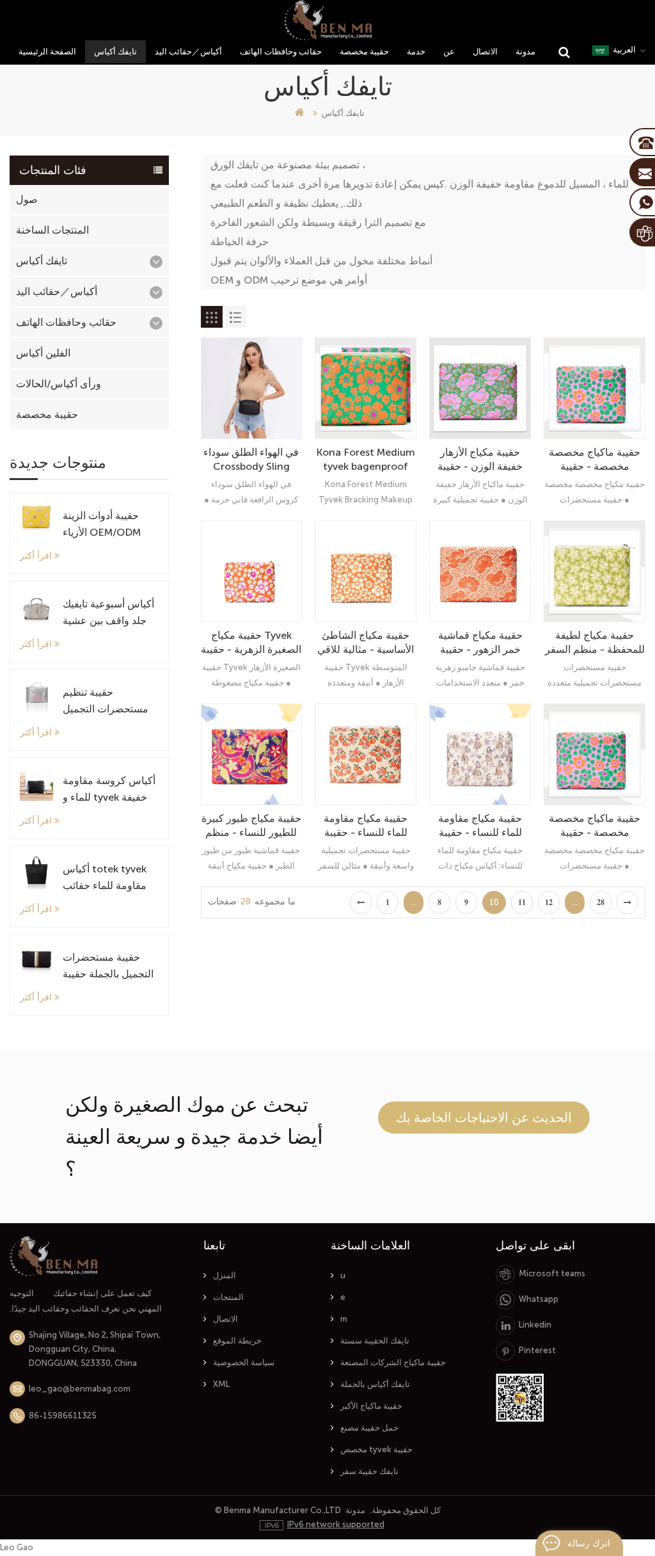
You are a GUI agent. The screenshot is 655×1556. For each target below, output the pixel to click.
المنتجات (228, 1297)
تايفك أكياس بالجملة (375, 1384)
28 (600, 902)
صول (27, 199)
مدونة (525, 51)
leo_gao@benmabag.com (79, 1388)
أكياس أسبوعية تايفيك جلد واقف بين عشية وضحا (108, 613)
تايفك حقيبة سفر (369, 1471)
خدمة (416, 51)
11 (522, 902)
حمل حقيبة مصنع (369, 1427)
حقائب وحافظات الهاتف (281, 51)
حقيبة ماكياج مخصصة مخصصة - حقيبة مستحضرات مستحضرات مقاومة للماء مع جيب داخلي (594, 460)
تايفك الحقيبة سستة (374, 1340)
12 (549, 902)
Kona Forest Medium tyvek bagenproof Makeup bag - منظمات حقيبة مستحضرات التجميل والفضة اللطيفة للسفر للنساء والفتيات (365, 460)
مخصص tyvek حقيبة (376, 1449)
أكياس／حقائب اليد (188, 51)
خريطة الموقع (237, 1340)
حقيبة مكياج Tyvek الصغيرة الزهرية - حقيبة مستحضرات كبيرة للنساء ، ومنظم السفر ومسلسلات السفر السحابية (251, 643)
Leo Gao (16, 1547)
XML (221, 1384)
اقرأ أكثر (36, 555)
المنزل (224, 1275)
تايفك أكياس (115, 51)
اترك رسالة (588, 1543)
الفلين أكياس (43, 353)
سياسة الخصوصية (243, 1362)
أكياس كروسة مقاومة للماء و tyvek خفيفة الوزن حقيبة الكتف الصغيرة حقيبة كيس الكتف (109, 790)
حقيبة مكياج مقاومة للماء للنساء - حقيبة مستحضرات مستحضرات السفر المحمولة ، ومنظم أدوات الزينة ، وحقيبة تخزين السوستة (365, 826)
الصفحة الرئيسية (47, 51)
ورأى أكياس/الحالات (58, 384)
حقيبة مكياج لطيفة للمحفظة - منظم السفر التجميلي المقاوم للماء (595, 643)
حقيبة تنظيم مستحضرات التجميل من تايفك (105, 702)
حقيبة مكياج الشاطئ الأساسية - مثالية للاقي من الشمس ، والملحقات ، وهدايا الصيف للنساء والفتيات (365, 643)
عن (449, 51)
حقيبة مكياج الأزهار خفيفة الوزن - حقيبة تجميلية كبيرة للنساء (480, 460)
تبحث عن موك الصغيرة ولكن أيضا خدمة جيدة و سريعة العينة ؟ (194, 1136)
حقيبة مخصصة (364, 51)
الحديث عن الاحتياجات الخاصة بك (484, 1117)
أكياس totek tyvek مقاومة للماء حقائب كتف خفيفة (104, 878)
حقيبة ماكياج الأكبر (371, 1406)
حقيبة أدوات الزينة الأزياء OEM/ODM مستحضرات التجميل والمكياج (105, 525)
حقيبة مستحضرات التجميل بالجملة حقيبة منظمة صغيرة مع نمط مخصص (110, 967)
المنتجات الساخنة (52, 230)
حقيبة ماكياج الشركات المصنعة (393, 1362)
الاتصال (485, 51)
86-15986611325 (63, 1415)
